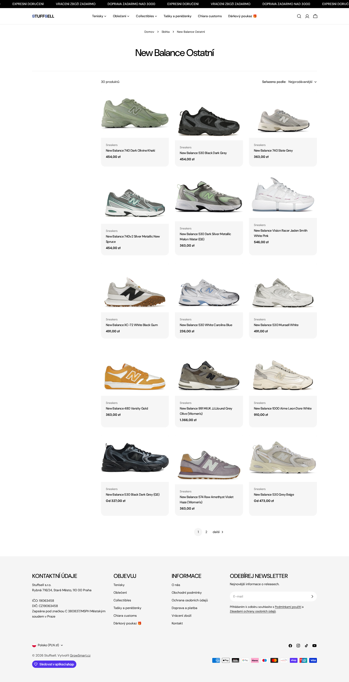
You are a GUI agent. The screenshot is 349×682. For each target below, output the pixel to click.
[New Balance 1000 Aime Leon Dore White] (283, 370)
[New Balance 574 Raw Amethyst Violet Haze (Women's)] (209, 458)
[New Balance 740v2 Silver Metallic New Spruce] (135, 198)
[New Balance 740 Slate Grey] (283, 113)
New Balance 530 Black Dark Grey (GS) (132, 494)
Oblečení (120, 592)
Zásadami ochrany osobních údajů (253, 611)
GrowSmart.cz (80, 655)
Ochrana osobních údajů (190, 600)
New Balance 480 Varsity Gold (127, 408)
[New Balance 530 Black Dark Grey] (209, 114)
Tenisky (119, 585)
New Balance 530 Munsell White (276, 325)
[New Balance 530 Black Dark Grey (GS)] (135, 457)
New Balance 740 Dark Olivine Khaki (130, 150)
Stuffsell (50, 655)
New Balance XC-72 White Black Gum (132, 325)
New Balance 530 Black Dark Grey (203, 153)
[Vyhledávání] (299, 16)
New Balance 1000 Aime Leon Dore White (282, 408)
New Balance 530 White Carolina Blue (206, 325)
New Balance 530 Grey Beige (274, 494)
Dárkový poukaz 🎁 (128, 623)
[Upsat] (312, 596)
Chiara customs (125, 615)
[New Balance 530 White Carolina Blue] (209, 286)
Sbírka (166, 32)
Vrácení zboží (181, 615)
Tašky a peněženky (127, 608)
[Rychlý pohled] (163, 98)
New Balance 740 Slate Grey (273, 150)
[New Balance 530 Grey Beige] (283, 457)
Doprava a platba (184, 608)
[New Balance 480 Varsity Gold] (135, 370)
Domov (149, 32)
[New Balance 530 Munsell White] (283, 286)
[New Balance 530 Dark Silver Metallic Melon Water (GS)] (209, 197)
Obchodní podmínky (187, 592)
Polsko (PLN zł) (48, 645)
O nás (176, 585)
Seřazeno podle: (274, 82)
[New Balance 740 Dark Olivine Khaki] (135, 113)
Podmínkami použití (288, 607)
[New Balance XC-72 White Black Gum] (135, 286)
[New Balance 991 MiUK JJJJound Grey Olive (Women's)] (209, 370)
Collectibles (122, 600)
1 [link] (198, 532)
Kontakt (177, 623)
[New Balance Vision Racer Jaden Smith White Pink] (283, 195)
